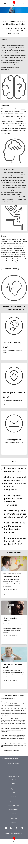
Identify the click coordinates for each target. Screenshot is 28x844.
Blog (13, 792)
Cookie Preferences (13, 809)
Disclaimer (13, 813)
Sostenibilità (13, 818)
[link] (14, 336)
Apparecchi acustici (13, 763)
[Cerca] (23, 4)
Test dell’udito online (13, 776)
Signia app (13, 771)
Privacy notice (13, 802)
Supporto (13, 789)
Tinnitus (13, 783)
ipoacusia (22, 109)
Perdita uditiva (13, 780)
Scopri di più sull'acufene (10, 268)
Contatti (13, 796)
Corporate (13, 822)
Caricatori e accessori (13, 767)
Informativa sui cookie (13, 805)
